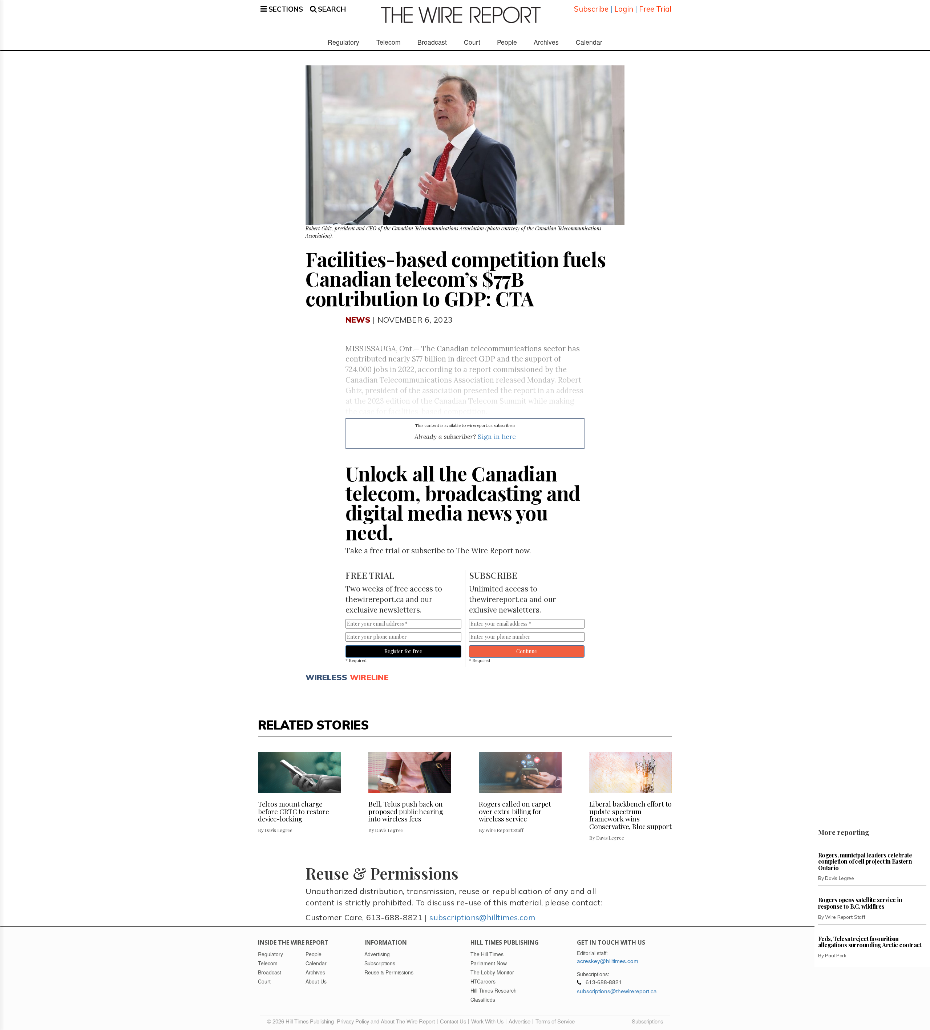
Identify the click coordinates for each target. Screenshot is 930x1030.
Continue (526, 651)
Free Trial (655, 8)
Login (623, 8)
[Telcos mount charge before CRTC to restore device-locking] (299, 772)
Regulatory (343, 42)
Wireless (326, 677)
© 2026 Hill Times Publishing (302, 1021)
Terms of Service (555, 1021)
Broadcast (432, 42)
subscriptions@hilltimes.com (482, 917)
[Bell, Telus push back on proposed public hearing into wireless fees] (409, 772)
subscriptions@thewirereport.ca (617, 991)
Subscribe (591, 8)
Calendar (589, 42)
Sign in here (497, 436)
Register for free (403, 651)
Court (472, 42)
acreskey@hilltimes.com (607, 961)
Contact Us (453, 1021)
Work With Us (487, 1021)
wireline (369, 677)
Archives (546, 42)
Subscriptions (647, 1021)
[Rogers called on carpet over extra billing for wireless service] (520, 772)
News (358, 319)
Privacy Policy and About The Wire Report (386, 1021)
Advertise (519, 1021)
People (507, 42)
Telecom (388, 42)
